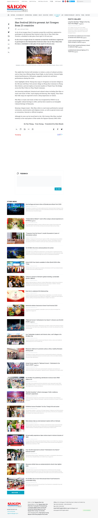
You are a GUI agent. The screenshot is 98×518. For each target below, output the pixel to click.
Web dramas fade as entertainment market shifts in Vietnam (43, 421)
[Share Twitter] (8, 32)
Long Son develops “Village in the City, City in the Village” (79, 22)
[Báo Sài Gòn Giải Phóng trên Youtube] (65, 1)
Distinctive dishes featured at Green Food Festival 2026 (41, 305)
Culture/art (57, 15)
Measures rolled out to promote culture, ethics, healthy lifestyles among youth (44, 349)
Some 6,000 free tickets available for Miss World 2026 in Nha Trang (43, 263)
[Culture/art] (8, 52)
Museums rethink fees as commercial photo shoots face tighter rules (44, 465)
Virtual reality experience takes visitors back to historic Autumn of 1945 (44, 436)
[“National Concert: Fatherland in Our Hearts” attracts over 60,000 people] (15, 325)
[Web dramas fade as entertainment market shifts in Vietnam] (15, 426)
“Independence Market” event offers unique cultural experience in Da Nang (44, 219)
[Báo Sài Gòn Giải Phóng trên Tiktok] (68, 1)
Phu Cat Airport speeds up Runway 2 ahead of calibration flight (79, 46)
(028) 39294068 (11, 511)
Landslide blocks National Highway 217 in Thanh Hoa (78, 50)
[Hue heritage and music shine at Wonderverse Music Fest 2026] (15, 209)
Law (62, 15)
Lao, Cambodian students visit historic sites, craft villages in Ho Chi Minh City (43, 335)
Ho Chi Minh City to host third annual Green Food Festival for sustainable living (43, 479)
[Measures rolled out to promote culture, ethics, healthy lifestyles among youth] (15, 353)
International (28, 15)
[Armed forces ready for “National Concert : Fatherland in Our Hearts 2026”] (15, 368)
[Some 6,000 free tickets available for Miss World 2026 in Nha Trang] (15, 267)
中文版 (51, 1)
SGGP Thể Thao (32, 1)
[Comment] (8, 48)
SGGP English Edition (17, 8)
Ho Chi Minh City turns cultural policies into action (40, 248)
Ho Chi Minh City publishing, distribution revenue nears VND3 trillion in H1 (43, 378)
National (13, 15)
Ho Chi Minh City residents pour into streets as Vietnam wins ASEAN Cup (79, 36)
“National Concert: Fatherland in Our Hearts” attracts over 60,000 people (44, 320)
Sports (51, 15)
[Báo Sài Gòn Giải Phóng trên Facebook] (63, 1)
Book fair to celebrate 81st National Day (37, 291)
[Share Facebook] (8, 28)
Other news (12, 202)
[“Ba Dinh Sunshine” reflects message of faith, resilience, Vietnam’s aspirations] (15, 397)
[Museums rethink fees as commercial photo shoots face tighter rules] (15, 469)
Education (45, 15)
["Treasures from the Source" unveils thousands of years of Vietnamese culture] (15, 238)
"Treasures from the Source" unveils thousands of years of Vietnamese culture (42, 234)
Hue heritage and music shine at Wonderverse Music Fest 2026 (43, 204)
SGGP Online (24, 1)
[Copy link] (8, 44)
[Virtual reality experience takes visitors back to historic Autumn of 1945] (15, 440)
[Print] (8, 40)
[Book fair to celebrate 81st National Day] (15, 296)
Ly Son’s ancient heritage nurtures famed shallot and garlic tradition (78, 41)
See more (15, 492)
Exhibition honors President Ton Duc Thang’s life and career (42, 406)
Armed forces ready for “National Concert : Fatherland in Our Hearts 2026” (43, 364)
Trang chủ (8, 15)
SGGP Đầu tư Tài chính (43, 1)
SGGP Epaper (58, 1)
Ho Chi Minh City (20, 15)
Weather (87, 15)
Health (40, 15)
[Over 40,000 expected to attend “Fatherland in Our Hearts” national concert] (15, 454)
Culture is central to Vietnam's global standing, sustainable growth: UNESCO (42, 277)
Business (35, 15)
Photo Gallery (74, 19)
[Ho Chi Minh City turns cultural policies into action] (15, 252)
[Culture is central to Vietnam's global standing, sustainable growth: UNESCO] (15, 281)
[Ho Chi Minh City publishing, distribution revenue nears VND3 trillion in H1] (15, 382)
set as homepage (87, 510)
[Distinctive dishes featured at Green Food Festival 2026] (15, 310)
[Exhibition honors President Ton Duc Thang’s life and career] (15, 411)
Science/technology (69, 15)
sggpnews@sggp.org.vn (12, 513)
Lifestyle (78, 15)
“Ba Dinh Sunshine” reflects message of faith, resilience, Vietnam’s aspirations (42, 393)
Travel (82, 15)
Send (59, 189)
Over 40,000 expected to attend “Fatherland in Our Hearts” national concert (43, 450)
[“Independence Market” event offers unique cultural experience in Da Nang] (15, 224)
